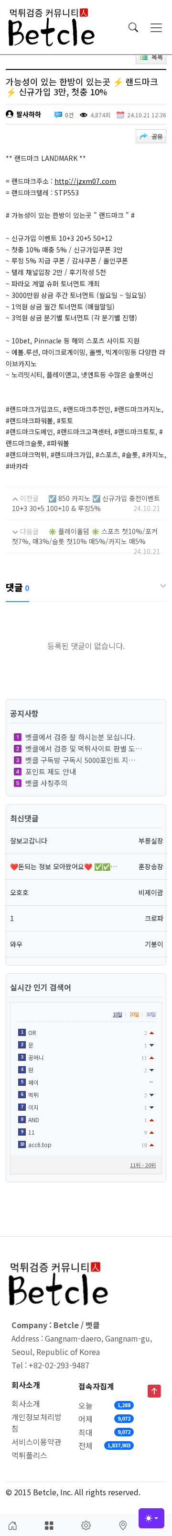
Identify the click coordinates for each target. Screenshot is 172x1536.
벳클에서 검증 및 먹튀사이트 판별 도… (83, 748)
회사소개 (25, 1403)
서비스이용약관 (36, 1441)
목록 (157, 56)
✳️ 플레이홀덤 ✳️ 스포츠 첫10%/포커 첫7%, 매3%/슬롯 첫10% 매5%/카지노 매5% (85, 536)
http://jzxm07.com (85, 181)
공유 (157, 136)
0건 (69, 115)
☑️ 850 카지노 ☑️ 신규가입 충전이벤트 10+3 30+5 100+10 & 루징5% (86, 503)
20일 (134, 1014)
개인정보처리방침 (36, 1422)
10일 (117, 1014)
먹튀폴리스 (29, 1455)
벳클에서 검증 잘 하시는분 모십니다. (80, 737)
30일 (150, 1014)
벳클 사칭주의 (46, 783)
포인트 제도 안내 (50, 771)
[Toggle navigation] (156, 27)
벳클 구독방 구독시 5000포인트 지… (80, 760)
